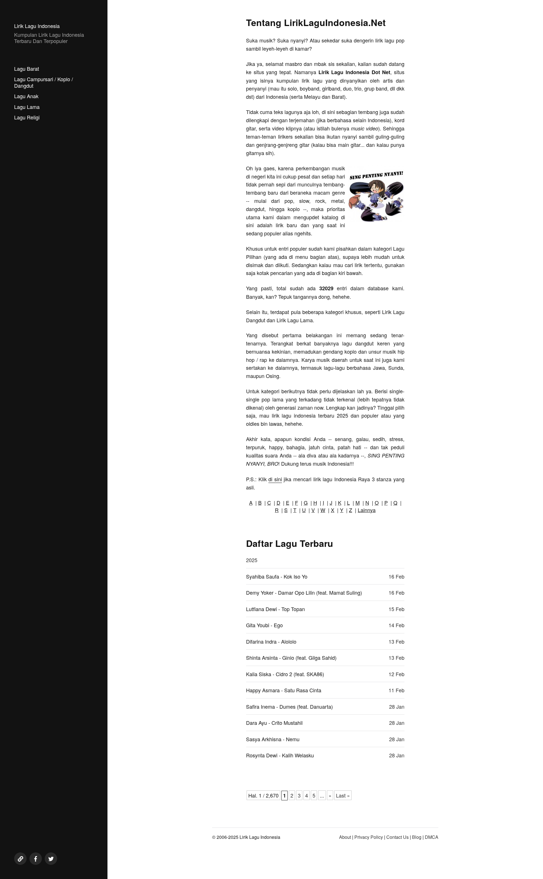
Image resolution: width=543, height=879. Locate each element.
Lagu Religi (27, 117)
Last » (343, 795)
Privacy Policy (368, 837)
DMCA (431, 837)
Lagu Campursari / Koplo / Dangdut (43, 82)
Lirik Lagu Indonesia (37, 25)
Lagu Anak (26, 96)
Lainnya (367, 509)
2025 (251, 560)
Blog (416, 837)
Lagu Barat (26, 68)
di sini (275, 479)
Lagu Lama (27, 106)
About (345, 837)
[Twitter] (51, 858)
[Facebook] (35, 858)
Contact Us (397, 837)
